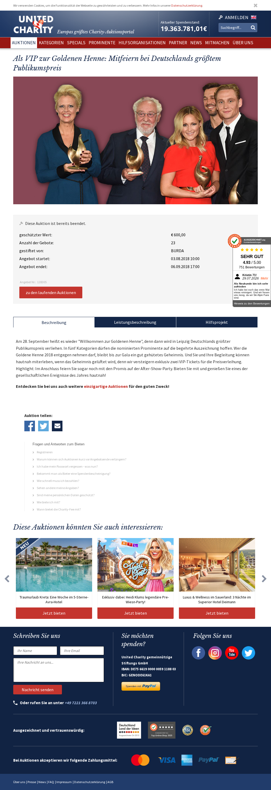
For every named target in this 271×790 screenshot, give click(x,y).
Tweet (43, 426)
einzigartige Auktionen (106, 386)
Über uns (19, 782)
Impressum (64, 782)
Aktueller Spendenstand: (180, 22)
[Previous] (6, 578)
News (42, 782)
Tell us (57, 426)
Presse (32, 782)
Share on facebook (29, 426)
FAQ (51, 782)
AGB (110, 782)
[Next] (264, 578)
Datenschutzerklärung (186, 5)
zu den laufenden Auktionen (51, 292)
